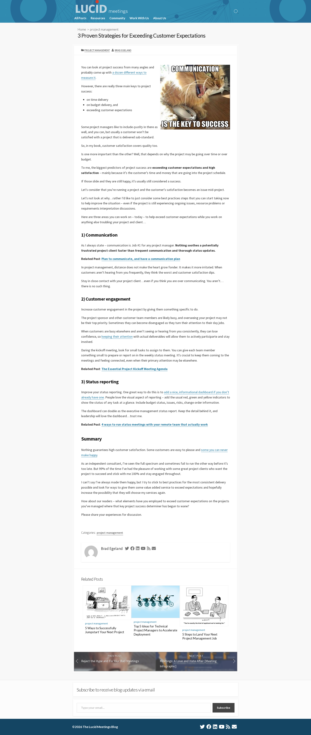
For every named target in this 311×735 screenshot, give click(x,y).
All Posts (80, 18)
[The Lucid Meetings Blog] (102, 7)
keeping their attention (117, 336)
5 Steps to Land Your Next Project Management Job (199, 636)
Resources (98, 18)
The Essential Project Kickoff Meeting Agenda (135, 369)
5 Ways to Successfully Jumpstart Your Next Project (104, 630)
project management (104, 29)
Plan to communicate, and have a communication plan (141, 259)
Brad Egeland (123, 50)
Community (117, 18)
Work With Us (139, 18)
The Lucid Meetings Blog (100, 727)
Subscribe (223, 707)
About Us (159, 18)
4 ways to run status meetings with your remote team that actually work (155, 424)
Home (82, 29)
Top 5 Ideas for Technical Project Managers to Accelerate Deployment (155, 630)
